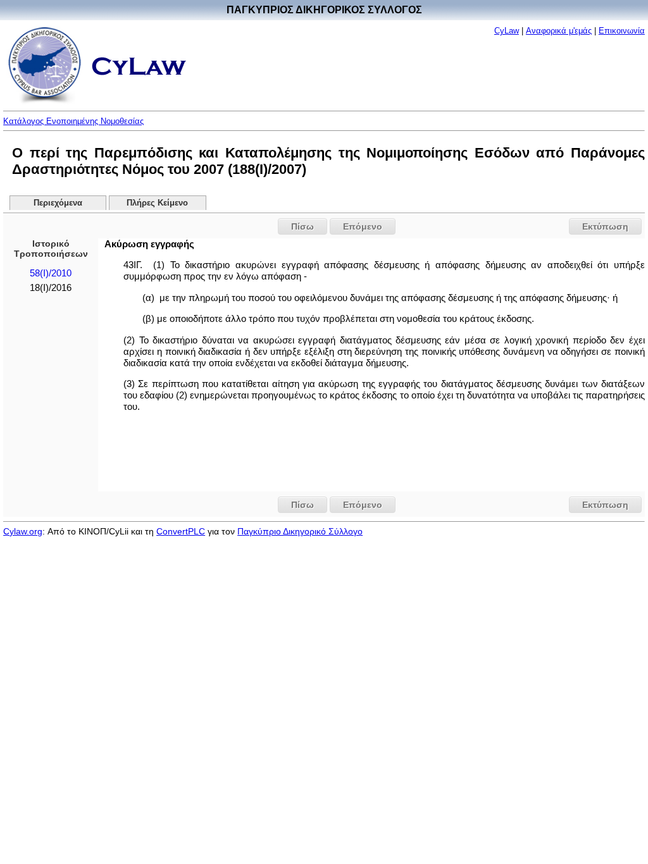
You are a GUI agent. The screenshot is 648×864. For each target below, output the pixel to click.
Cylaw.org (22, 531)
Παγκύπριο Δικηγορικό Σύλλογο (300, 531)
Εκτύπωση (605, 226)
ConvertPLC (180, 531)
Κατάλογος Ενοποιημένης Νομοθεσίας (73, 121)
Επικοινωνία (622, 30)
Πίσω (302, 226)
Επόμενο (362, 226)
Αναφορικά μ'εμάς (559, 30)
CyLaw (506, 30)
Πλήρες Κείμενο (157, 203)
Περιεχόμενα (58, 203)
